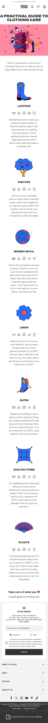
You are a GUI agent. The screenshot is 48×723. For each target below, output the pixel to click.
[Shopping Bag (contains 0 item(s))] (44, 6)
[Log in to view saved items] (38, 6)
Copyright (22, 704)
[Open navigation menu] (3, 6)
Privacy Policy (14, 646)
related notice (31, 646)
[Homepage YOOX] (24, 7)
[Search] (32, 6)
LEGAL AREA (16, 708)
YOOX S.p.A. (40, 704)
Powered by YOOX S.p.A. (9, 704)
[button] (24, 664)
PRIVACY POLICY (30, 708)
